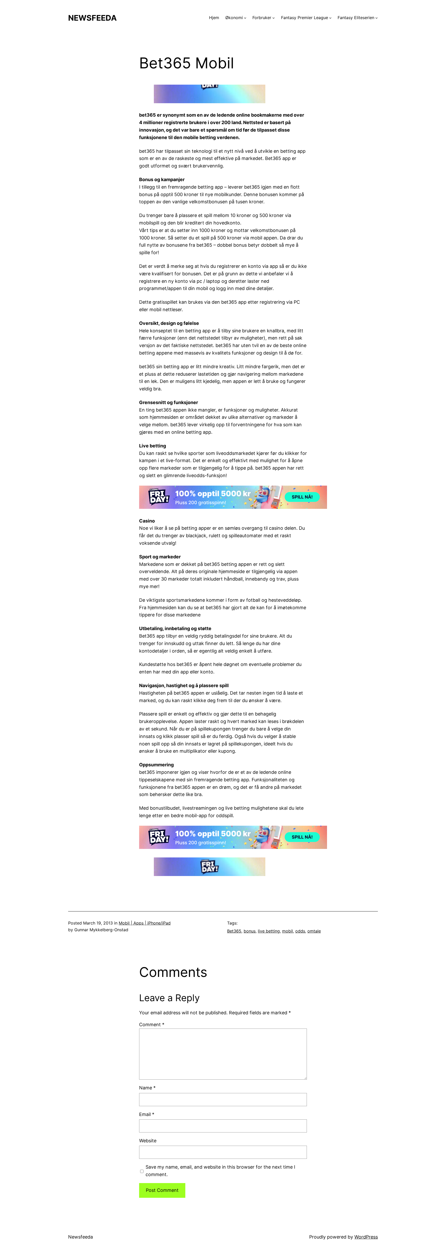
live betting (269, 931)
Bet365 (234, 931)
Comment (151, 1024)
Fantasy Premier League (304, 17)
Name (147, 1087)
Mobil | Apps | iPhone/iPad (145, 923)
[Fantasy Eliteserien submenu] (376, 18)
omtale (314, 931)
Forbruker (261, 17)
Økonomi (234, 17)
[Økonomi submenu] (245, 18)
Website (147, 1140)
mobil (287, 931)
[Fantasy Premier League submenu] (330, 18)
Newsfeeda (92, 17)
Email (146, 1114)
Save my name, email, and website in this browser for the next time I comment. (220, 1170)
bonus (250, 931)
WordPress (366, 1237)
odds (300, 931)
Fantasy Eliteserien (356, 17)
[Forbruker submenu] (273, 18)
